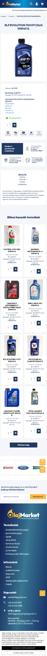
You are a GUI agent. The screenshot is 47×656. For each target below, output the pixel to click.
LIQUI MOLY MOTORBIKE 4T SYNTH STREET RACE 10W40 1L (12, 306)
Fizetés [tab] (22, 182)
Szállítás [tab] (22, 179)
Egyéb (8, 536)
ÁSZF (8, 577)
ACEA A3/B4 (9, 104)
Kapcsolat (10, 574)
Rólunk (9, 567)
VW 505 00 (9, 113)
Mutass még (23, 445)
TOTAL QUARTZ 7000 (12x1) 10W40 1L (35, 412)
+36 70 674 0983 (15, 605)
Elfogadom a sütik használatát (23, 648)
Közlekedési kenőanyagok (17, 529)
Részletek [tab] (22, 175)
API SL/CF (8, 106)
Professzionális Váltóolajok (17, 554)
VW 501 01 (9, 111)
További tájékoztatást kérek (23, 653)
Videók (9, 584)
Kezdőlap (3, 16)
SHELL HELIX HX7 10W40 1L (35, 304)
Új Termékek (11, 550)
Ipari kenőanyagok (14, 533)
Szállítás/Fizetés (13, 570)
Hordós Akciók (12, 547)
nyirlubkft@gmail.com (17, 597)
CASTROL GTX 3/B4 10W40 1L (11, 250)
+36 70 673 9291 (14, 602)
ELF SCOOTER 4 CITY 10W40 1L (12, 360)
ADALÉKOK (11, 540)
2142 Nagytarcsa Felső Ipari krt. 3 (22, 613)
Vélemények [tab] (22, 184)
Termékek (11, 16)
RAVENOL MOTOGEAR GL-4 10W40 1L (35, 251)
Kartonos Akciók (13, 543)
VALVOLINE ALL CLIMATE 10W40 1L (35, 360)
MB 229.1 (8, 108)
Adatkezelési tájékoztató (17, 580)
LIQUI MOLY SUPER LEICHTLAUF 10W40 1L (12, 413)
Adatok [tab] (22, 177)
